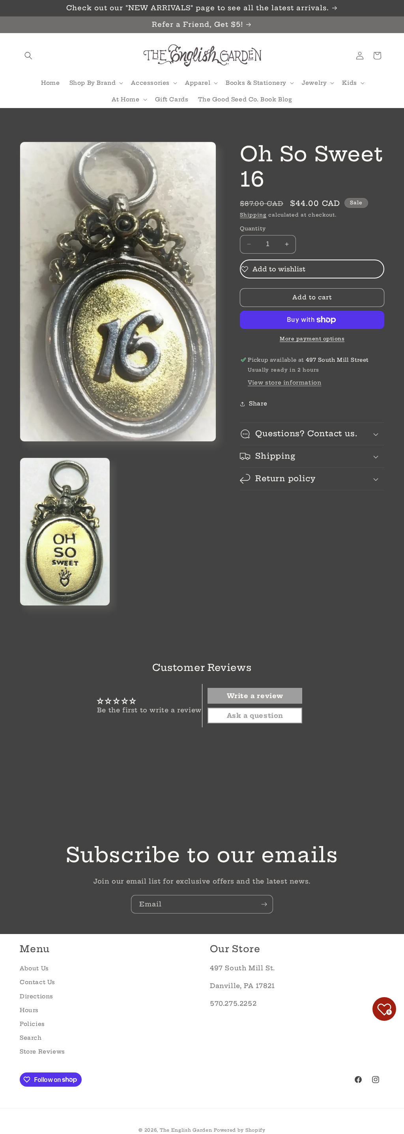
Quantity (253, 228)
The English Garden (186, 1130)
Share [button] (258, 403)
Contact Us (37, 982)
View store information (284, 382)
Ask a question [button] (255, 715)
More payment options (312, 339)
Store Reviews (42, 1051)
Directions (36, 996)
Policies (32, 1024)
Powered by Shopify (240, 1130)
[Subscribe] (264, 904)
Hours (29, 1010)
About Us (34, 968)
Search (31, 1037)
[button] (28, 55)
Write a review (255, 696)
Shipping (253, 215)
